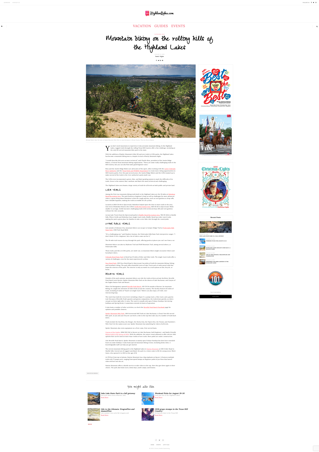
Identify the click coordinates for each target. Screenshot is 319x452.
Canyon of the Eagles (113, 332)
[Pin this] (163, 60)
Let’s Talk (166, 444)
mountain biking (92, 373)
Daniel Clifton (159, 56)
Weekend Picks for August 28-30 (216, 241)
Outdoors (157, 34)
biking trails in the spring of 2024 (117, 334)
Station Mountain (153, 349)
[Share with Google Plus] (161, 60)
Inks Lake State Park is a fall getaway (211, 236)
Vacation (142, 26)
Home (152, 444)
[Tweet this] (158, 60)
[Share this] (156, 60)
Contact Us (16, 2)
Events (178, 26)
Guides (161, 26)
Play (163, 34)
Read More (104, 397)
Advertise (7, 2)
